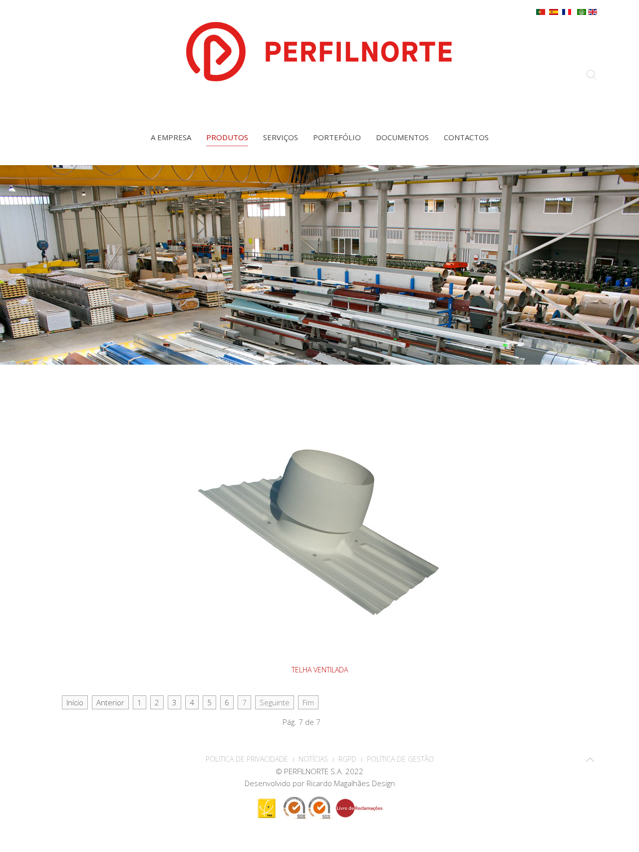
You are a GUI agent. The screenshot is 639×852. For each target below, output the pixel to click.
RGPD (347, 759)
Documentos (402, 137)
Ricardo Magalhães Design (351, 783)
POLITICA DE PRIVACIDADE (247, 759)
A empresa (171, 137)
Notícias (313, 759)
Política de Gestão (400, 759)
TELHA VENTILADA (320, 669)
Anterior (110, 702)
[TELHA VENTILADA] (319, 532)
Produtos (227, 137)
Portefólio (337, 137)
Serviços (280, 137)
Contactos (466, 137)
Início (74, 702)
